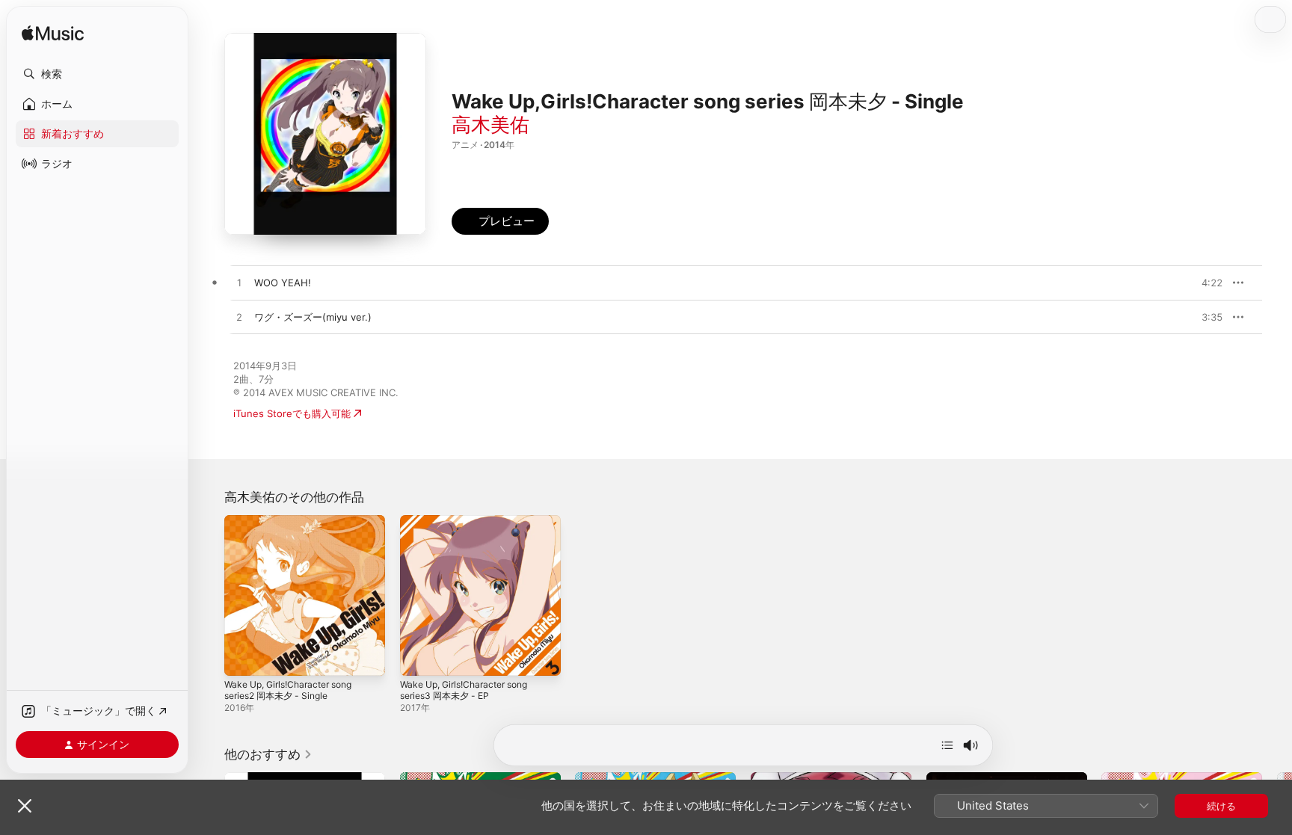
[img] (53, 34)
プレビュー (1203, 282)
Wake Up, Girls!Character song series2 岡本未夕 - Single (295, 527)
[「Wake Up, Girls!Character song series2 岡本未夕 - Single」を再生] (243, 657)
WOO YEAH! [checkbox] (282, 283)
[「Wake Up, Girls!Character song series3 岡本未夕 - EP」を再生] (418, 657)
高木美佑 (490, 124)
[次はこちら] (947, 745)
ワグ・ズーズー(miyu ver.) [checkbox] (313, 317)
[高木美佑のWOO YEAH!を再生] (239, 283)
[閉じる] (24, 806)
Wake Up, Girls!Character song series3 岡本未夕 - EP (471, 527)
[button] (97, 74)
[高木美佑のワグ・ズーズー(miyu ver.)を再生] (239, 317)
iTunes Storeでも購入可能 (292, 413)
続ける (1221, 806)
